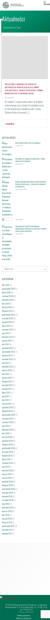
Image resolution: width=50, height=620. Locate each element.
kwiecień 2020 (7, 429)
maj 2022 (5, 363)
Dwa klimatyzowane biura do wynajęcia (27, 143)
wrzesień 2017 (7, 529)
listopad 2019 (7, 444)
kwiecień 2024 (7, 300)
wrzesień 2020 (7, 418)
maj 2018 (5, 504)
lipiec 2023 (6, 326)
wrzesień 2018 (7, 492)
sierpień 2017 (7, 533)
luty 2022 (5, 374)
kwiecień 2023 (7, 337)
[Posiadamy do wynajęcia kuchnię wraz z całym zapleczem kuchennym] (7, 168)
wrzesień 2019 (7, 452)
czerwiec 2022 (7, 359)
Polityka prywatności (23, 615)
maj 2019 (5, 466)
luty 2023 (5, 344)
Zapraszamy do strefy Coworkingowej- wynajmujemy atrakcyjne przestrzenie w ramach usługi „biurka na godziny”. (31, 228)
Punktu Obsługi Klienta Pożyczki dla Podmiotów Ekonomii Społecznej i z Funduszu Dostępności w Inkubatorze (30, 184)
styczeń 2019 (7, 478)
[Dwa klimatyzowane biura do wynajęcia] (7, 149)
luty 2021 (5, 400)
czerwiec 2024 (7, 296)
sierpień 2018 (7, 496)
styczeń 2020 (7, 437)
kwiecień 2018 (7, 507)
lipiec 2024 (6, 292)
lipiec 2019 (6, 459)
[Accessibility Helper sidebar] (47, 3)
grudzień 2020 (7, 407)
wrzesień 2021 (7, 385)
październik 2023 (8, 314)
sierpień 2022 (7, 355)
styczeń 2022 (7, 377)
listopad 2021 (7, 381)
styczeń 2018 (7, 518)
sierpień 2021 (7, 389)
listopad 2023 (7, 311)
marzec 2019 (7, 474)
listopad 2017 (7, 522)
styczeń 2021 (7, 403)
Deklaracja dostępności (23, 618)
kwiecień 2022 (7, 366)
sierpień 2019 (7, 455)
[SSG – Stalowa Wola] (8, 597)
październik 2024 (8, 288)
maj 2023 (5, 333)
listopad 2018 (7, 485)
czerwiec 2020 (7, 422)
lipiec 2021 (6, 392)
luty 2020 (5, 433)
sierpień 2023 (7, 322)
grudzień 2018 (7, 481)
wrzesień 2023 (7, 318)
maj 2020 (5, 426)
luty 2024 (5, 303)
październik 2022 (8, 351)
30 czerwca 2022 (9, 97)
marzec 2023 (7, 340)
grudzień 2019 (7, 440)
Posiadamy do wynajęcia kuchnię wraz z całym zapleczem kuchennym (30, 159)
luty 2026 (5, 285)
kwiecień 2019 (7, 470)
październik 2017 (8, 526)
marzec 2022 (7, 370)
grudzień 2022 (7, 348)
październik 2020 (8, 415)
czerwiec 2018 (7, 500)
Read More (10, 124)
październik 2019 (8, 448)
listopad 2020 (7, 411)
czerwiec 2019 (7, 463)
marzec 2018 (7, 511)
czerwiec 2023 (7, 329)
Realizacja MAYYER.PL (26, 612)
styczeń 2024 (7, 307)
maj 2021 (5, 396)
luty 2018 (5, 515)
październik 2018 (8, 489)
